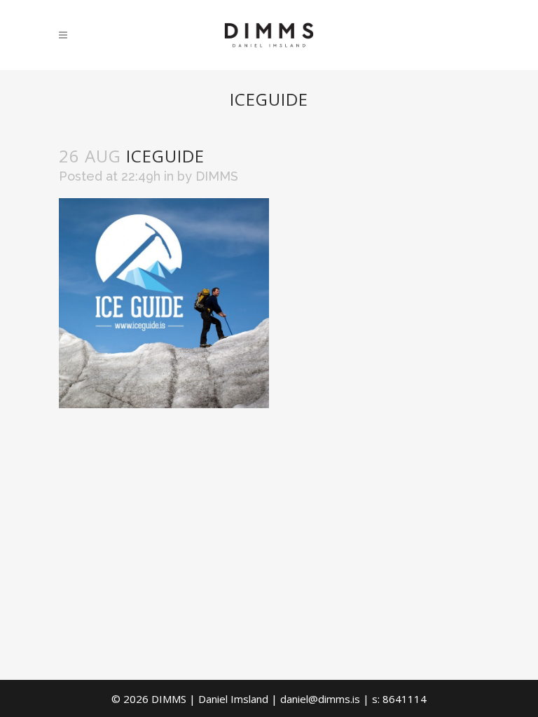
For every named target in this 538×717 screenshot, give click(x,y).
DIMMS (216, 176)
